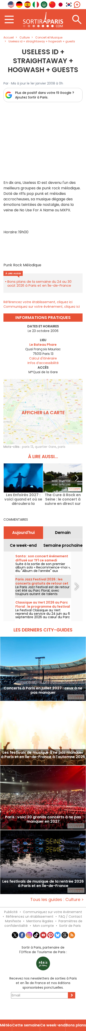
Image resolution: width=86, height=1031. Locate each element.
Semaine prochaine (63, 545)
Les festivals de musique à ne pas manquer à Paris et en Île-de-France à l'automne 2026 (43, 754)
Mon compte (43, 925)
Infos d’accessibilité (43, 363)
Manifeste (13, 921)
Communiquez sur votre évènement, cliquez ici (41, 306)
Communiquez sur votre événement (52, 912)
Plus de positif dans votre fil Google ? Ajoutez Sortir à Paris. (44, 95)
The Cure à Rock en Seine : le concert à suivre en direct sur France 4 (63, 499)
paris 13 (27, 446)
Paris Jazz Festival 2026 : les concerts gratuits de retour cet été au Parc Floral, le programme (43, 583)
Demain (63, 532)
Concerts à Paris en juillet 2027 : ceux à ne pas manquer (43, 690)
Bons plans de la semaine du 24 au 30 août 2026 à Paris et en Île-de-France (39, 283)
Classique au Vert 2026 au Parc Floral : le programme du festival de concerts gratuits (42, 606)
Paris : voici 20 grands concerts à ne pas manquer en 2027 (43, 819)
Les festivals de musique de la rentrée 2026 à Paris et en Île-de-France (43, 883)
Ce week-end (23, 545)
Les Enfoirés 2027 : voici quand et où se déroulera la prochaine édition (23, 499)
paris (61, 446)
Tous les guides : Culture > (57, 899)
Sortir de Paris (70, 925)
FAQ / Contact (70, 916)
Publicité (11, 912)
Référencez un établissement (29, 916)
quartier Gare (45, 446)
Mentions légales (39, 921)
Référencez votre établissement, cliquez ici (37, 302)
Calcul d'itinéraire (43, 358)
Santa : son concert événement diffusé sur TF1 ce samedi (41, 558)
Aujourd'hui (23, 532)
